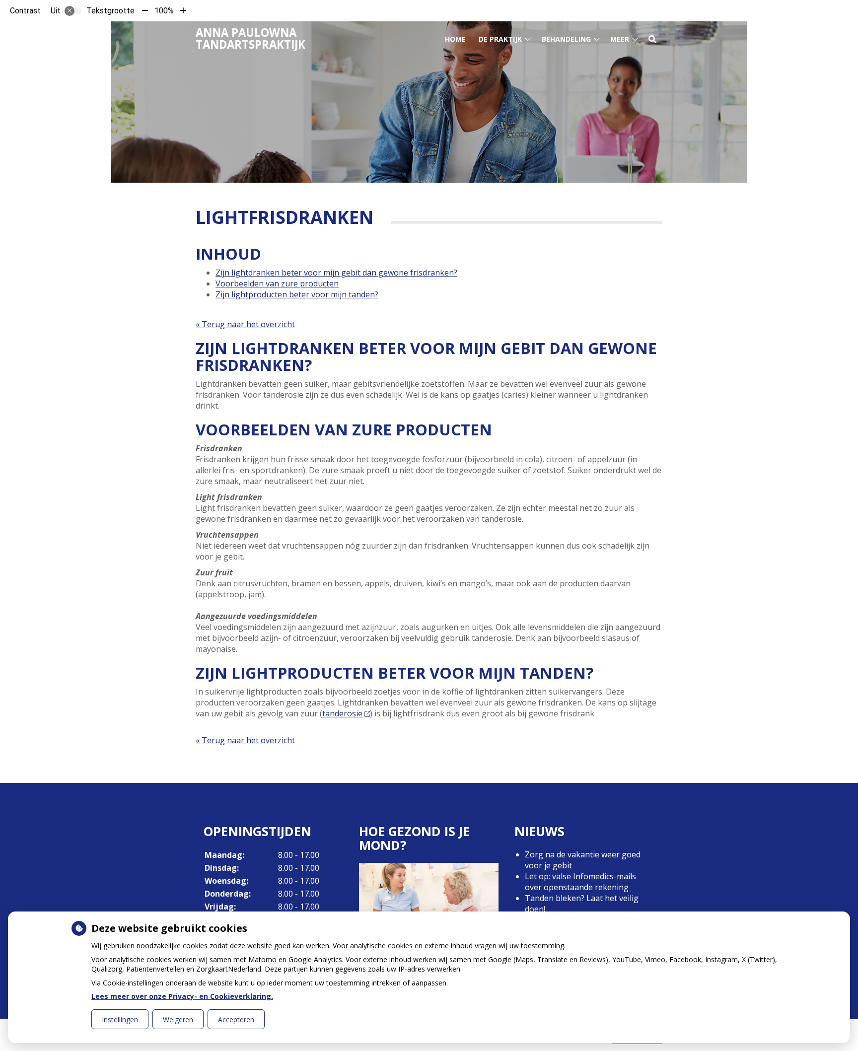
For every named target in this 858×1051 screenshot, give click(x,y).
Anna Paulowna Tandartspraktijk (250, 38)
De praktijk (500, 39)
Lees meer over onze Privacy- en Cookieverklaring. (182, 996)
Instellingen (120, 1019)
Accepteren (236, 1019)
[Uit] (73, 10)
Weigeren (178, 1019)
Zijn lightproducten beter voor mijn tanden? (296, 294)
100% (164, 10)
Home (455, 39)
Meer (619, 39)
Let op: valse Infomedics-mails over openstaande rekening (580, 882)
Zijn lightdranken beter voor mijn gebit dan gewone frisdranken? (336, 272)
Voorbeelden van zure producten (277, 283)
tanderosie (342, 713)
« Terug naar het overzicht (245, 324)
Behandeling (566, 39)
